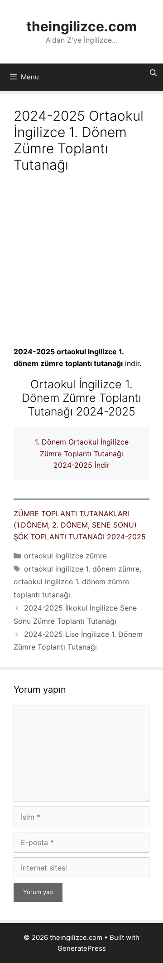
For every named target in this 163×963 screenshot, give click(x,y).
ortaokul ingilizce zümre (65, 555)
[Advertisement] (81, 260)
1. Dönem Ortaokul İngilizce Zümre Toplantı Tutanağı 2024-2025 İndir (82, 453)
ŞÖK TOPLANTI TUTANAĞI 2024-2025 (80, 536)
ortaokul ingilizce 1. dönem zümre (81, 568)
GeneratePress (82, 948)
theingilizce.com (81, 26)
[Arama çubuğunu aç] (153, 73)
